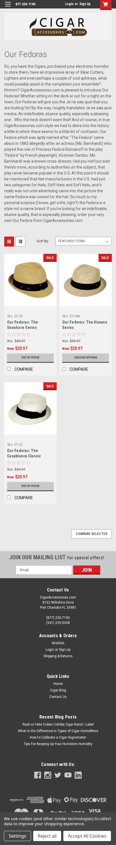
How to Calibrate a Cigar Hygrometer (58, 737)
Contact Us (58, 697)
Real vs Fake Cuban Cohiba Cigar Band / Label (58, 724)
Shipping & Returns (58, 656)
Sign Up (85, 4)
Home (58, 684)
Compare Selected (91, 534)
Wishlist (58, 643)
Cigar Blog (58, 690)
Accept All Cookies (87, 836)
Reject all (47, 836)
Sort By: (43, 241)
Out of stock (30, 357)
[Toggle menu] (7, 8)
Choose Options (85, 357)
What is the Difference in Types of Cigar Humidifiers (58, 731)
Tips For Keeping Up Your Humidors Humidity (58, 744)
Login (69, 4)
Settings (17, 836)
